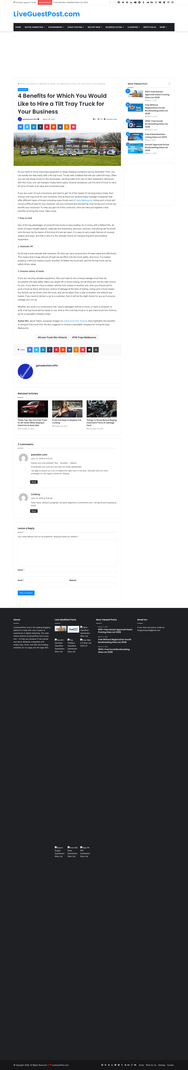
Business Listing (114, 27)
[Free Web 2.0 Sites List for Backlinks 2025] (86, 742)
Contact (170, 1065)
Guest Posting (75, 27)
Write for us (149, 27)
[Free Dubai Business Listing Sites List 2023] (135, 136)
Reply (34, 482)
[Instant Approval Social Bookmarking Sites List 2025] (135, 148)
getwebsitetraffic (30, 119)
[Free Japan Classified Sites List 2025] (86, 632)
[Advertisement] (94, 54)
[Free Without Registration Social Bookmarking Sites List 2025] (135, 108)
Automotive (31, 84)
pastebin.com (39, 454)
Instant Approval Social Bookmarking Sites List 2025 (157, 147)
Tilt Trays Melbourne (85, 337)
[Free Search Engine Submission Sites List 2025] (60, 949)
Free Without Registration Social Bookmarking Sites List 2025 (156, 109)
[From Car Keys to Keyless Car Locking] (67, 408)
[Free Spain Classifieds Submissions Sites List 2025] (73, 629)
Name (21, 570)
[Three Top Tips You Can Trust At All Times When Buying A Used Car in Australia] (33, 408)
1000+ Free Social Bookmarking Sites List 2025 (156, 124)
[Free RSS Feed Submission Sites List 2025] (73, 949)
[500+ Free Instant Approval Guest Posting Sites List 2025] (135, 93)
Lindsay (35, 494)
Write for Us (151, 1065)
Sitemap (161, 1065)
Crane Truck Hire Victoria (53, 337)
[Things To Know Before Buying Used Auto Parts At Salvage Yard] (102, 408)
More (162, 27)
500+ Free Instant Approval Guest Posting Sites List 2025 (157, 94)
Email (21, 580)
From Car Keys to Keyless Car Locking (66, 421)
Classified (133, 27)
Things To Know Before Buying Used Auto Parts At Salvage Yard (102, 423)
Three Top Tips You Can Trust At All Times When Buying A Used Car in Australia (32, 423)
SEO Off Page (94, 27)
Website (72, 580)
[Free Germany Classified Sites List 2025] (60, 646)
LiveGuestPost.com (60, 1065)
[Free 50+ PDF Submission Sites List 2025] (86, 949)
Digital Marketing (34, 27)
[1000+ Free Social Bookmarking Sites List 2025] (135, 124)
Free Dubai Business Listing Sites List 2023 (156, 136)
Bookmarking (55, 27)
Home (18, 27)
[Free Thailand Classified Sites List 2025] (73, 646)
